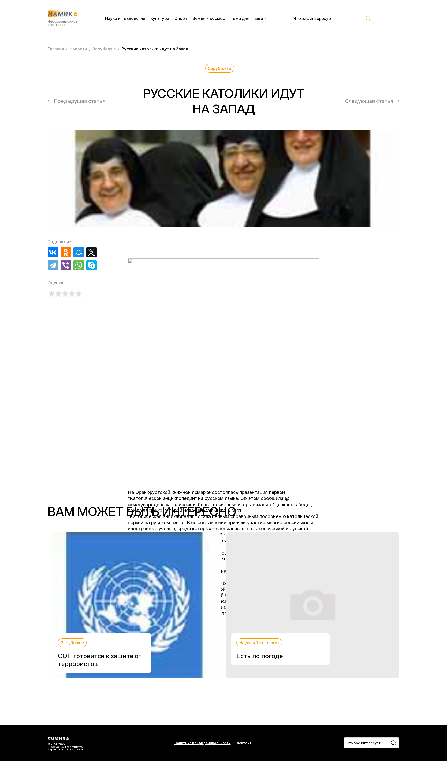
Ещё (259, 18)
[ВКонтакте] (53, 252)
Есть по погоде (259, 656)
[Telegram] (53, 265)
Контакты (245, 743)
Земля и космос (208, 18)
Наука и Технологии (259, 642)
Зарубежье (219, 68)
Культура (159, 18)
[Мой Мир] (78, 252)
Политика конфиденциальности (202, 743)
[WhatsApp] (78, 265)
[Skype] (91, 265)
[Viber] (66, 265)
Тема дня (239, 18)
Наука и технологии (125, 18)
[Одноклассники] (66, 252)
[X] (91, 252)
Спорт (180, 18)
